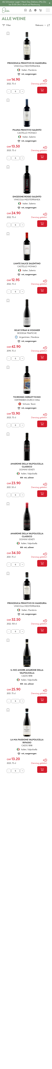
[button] (6, 25)
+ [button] (49, 3)
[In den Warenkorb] (42, 90)
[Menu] (48, 10)
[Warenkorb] (40, 10)
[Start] (6, 10)
